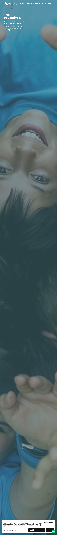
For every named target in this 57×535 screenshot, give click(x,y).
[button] (53, 3)
